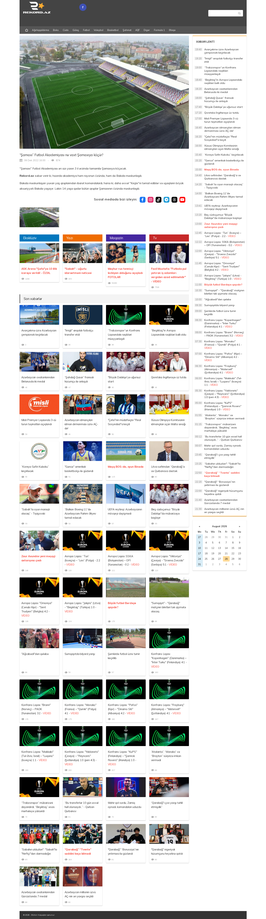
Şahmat (127, 30)
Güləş (76, 30)
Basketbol (113, 30)
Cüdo (66, 30)
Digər (147, 30)
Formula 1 (159, 30)
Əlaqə (172, 30)
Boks (56, 30)
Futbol (86, 30)
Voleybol (98, 30)
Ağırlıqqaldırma (40, 30)
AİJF (137, 30)
